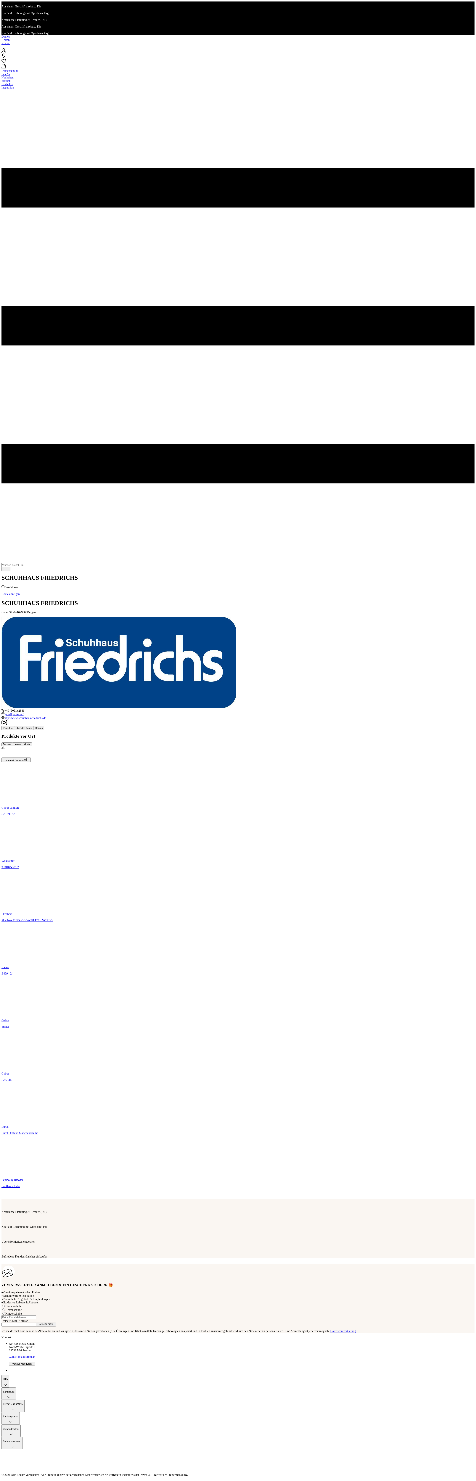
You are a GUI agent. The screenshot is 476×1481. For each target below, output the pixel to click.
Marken (6, 80)
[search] (5, 569)
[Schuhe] (238, 46)
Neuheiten (7, 77)
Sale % (5, 74)
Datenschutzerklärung (343, 1331)
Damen (5, 36)
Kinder (5, 43)
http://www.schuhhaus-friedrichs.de (25, 718)
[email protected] (14, 714)
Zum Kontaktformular (22, 1356)
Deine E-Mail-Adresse (14, 1320)
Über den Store (24, 728)
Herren (5, 39)
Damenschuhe (9, 70)
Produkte (8, 728)
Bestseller (7, 84)
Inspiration (7, 87)
